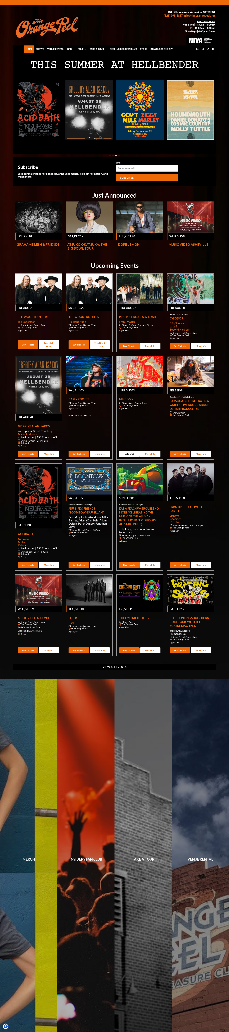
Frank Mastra (127, 321)
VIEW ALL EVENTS (114, 667)
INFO (69, 49)
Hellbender (25, 443)
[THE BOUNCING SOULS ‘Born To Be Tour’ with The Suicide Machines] (190, 590)
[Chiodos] (190, 289)
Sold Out (129, 453)
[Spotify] (213, 49)
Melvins (23, 542)
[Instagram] (202, 49)
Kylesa (22, 545)
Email (118, 163)
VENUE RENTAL (55, 49)
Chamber (175, 519)
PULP (80, 49)
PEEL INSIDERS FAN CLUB (123, 49)
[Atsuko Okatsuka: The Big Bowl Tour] (89, 217)
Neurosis (23, 539)
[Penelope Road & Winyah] (140, 289)
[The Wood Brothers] (38, 289)
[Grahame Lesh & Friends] (38, 217)
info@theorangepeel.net (199, 15)
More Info (150, 346)
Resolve (175, 522)
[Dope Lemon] (139, 217)
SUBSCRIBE (127, 177)
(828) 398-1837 (173, 15)
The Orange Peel (28, 327)
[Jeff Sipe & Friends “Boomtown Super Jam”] (89, 479)
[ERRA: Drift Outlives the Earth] (190, 479)
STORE (143, 49)
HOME (29, 49)
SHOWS (40, 49)
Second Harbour (180, 329)
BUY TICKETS (191, 142)
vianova (174, 515)
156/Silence (177, 323)
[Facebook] (197, 49)
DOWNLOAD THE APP (161, 49)
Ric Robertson (26, 321)
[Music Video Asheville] (190, 217)
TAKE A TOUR (97, 49)
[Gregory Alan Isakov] (38, 385)
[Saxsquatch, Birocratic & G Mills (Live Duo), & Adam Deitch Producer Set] (190, 371)
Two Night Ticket (49, 345)
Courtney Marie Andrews (35, 432)
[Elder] (89, 590)
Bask (71, 623)
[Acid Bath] (38, 492)
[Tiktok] (208, 49)
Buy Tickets (28, 344)
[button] (110, 155)
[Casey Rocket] (114, 103)
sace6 (173, 326)
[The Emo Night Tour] (140, 590)
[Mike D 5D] (140, 371)
